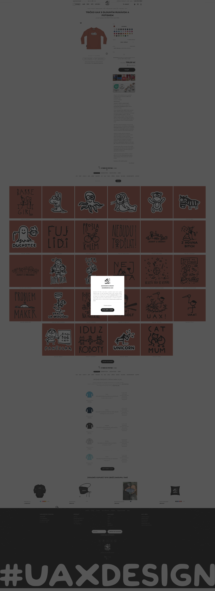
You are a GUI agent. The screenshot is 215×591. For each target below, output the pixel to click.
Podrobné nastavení (107, 305)
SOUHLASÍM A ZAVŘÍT (107, 310)
